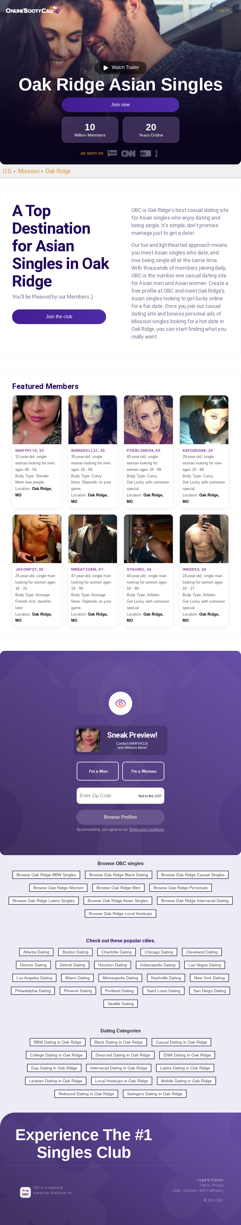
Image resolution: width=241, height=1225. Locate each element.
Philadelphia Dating (33, 990)
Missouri (28, 171)
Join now (120, 104)
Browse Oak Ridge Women (58, 887)
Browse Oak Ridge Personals (180, 887)
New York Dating (209, 977)
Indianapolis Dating (157, 965)
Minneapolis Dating (120, 977)
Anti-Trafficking (211, 1191)
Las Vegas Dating (204, 965)
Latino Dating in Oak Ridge (185, 1068)
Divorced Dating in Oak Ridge (123, 1055)
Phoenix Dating (78, 990)
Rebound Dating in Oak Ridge (86, 1093)
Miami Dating (77, 977)
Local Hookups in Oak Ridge (121, 1081)
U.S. (7, 171)
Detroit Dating (72, 965)
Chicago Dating (159, 952)
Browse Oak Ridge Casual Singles (193, 874)
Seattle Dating (121, 1003)
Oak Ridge (58, 171)
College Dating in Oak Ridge (56, 1055)
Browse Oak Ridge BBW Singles (46, 874)
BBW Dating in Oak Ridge (57, 1042)
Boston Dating (75, 952)
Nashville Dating (166, 977)
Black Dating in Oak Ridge (118, 1042)
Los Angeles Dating (34, 977)
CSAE (176, 1191)
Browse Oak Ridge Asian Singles (118, 900)
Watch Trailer (124, 67)
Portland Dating (119, 990)
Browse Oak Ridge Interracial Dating (195, 900)
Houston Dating (112, 965)
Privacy (217, 1185)
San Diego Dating (209, 990)
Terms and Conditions (146, 830)
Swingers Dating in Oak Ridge (155, 1093)
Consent (190, 1191)
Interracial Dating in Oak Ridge (118, 1068)
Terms (204, 1185)
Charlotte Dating (116, 952)
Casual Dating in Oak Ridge (181, 1042)
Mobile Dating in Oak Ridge (186, 1081)
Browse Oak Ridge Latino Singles (44, 900)
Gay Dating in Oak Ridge (54, 1068)
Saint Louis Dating (163, 990)
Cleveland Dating (202, 952)
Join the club (59, 316)
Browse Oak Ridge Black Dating (118, 874)
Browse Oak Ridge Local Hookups (120, 913)
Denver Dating (33, 965)
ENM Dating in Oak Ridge (187, 1055)
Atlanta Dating (36, 952)
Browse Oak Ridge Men (118, 887)
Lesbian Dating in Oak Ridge (55, 1081)
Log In (223, 10)
